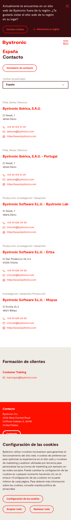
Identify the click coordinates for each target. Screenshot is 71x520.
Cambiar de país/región (14, 79)
